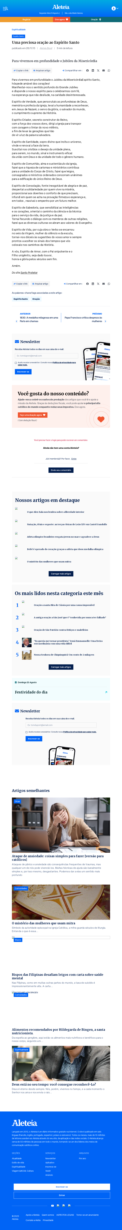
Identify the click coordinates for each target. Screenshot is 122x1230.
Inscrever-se (23, 371)
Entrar (62, 1195)
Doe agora (60, 19)
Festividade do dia (31, 692)
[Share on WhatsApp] (109, 70)
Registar (26, 19)
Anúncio (49, 1175)
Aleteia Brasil (46, 48)
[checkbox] (16, 363)
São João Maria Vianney (74, 13)
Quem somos (48, 1215)
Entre (73, 458)
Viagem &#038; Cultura (22, 1171)
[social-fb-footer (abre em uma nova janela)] (58, 1205)
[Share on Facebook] (87, 70)
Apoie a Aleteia (32, 1215)
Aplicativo (49, 1162)
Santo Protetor (29, 272)
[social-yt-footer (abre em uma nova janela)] (52, 1205)
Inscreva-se (50, 1166)
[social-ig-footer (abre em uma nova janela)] (69, 1205)
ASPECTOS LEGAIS (65, 1215)
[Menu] (19, 8)
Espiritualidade (19, 29)
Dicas (17, 801)
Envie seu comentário (61, 470)
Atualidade (17, 1158)
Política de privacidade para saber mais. (80, 732)
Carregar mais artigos (61, 573)
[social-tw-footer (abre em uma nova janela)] (63, 1205)
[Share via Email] (103, 70)
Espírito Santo (21, 299)
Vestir (48, 1171)
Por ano (82, 1158)
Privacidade (48, 1220)
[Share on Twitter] (98, 70)
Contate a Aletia (33, 1220)
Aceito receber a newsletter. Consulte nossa (47, 363)
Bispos (18, 940)
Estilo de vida (18, 1162)
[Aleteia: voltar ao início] (61, 6)
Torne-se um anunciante (87, 1215)
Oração (94, 19)
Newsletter (50, 1158)
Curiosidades (21, 888)
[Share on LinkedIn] (93, 70)
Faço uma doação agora (31, 415)
